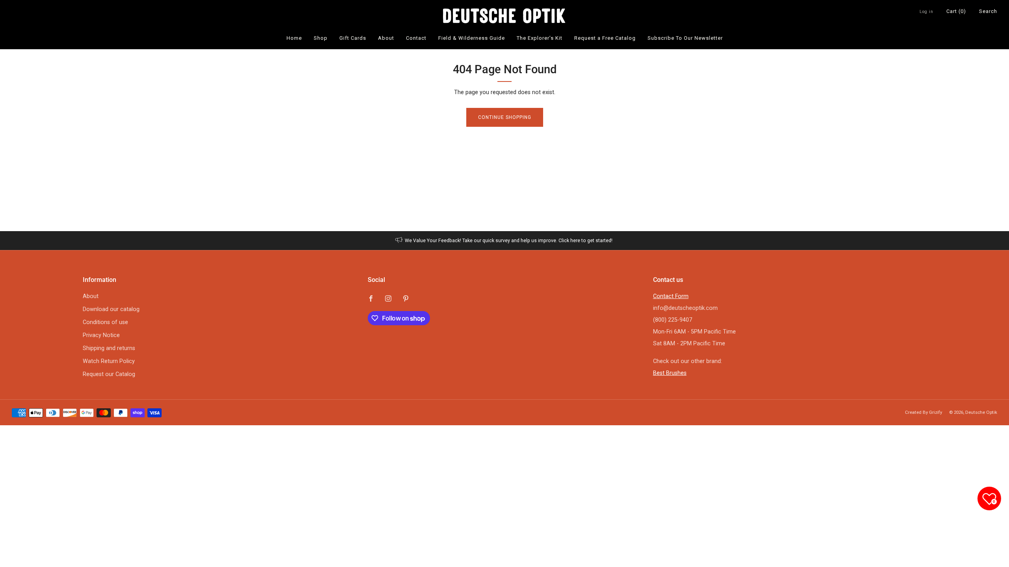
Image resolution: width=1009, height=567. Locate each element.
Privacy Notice (101, 335)
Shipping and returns (109, 348)
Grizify (935, 412)
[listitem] (505, 240)
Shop (321, 38)
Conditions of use (105, 322)
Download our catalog (111, 309)
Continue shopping (504, 117)
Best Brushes (670, 373)
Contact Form (671, 296)
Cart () (956, 11)
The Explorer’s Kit (539, 38)
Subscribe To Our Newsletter (685, 38)
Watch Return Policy (109, 361)
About (386, 38)
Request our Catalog (109, 374)
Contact (416, 38)
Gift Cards (352, 38)
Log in (926, 11)
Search (988, 11)
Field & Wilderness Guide (471, 38)
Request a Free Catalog (605, 38)
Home (294, 38)
